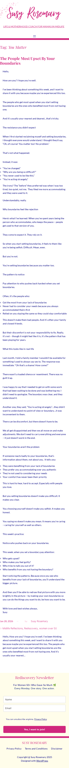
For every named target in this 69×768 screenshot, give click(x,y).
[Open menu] (34, 36)
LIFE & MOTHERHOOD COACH (20, 26)
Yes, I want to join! (34, 729)
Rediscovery (31, 628)
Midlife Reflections (13, 628)
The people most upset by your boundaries (27, 60)
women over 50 (48, 628)
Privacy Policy (40, 719)
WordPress (42, 760)
